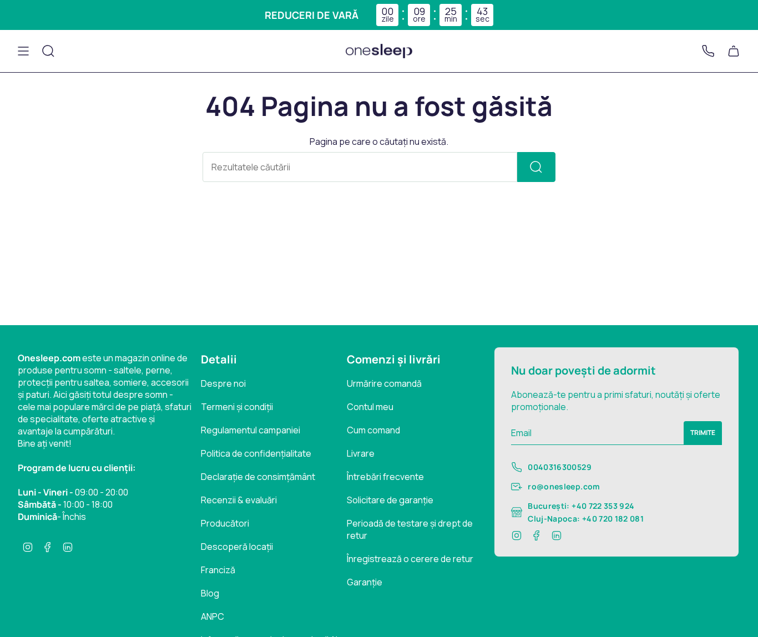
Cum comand (373, 430)
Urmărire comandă (384, 383)
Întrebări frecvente (385, 477)
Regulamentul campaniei (250, 430)
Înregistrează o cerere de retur (410, 559)
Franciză (218, 570)
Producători (225, 523)
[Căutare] (536, 167)
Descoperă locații (237, 546)
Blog (210, 593)
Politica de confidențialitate (256, 453)
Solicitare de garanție (390, 500)
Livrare (361, 453)
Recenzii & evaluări (239, 500)
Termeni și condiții (237, 407)
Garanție (364, 582)
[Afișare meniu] (23, 51)
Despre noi (223, 383)
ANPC (212, 616)
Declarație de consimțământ (258, 477)
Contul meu (370, 407)
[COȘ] (733, 51)
